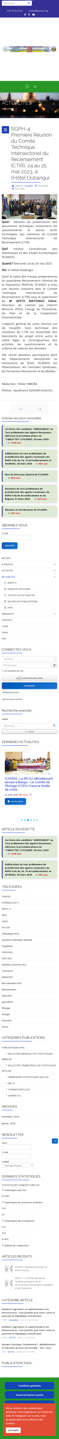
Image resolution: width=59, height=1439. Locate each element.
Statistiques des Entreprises (19, 1220)
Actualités (29, 186)
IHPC (10, 607)
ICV (3, 1214)
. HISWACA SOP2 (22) (16, 1089)
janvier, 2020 (8, 1123)
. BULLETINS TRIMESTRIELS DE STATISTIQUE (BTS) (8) (29, 1067)
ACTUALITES (8, 576)
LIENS (5, 626)
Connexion (29, 685)
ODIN (5, 632)
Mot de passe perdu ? (13, 699)
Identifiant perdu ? (11, 692)
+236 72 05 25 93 (14, 10)
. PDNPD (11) (11, 1095)
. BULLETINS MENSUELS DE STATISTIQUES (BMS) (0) (27, 1056)
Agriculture (7, 1001)
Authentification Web (32, 678)
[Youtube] (33, 14)
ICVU (4, 1208)
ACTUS (12, 1337)
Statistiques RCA (10, 933)
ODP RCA (7, 958)
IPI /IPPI (5, 1239)
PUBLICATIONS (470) (13, 1047)
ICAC (4, 1226)
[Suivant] (39, 409)
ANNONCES (8, 613)
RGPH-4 (11, 582)
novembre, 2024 (10, 1116)
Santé (5, 921)
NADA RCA (7, 976)
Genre (5, 1026)
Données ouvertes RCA (14, 964)
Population (7, 945)
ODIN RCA (7, 952)
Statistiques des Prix (15, 1190)
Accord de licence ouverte (29, 1395)
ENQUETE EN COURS (18, 588)
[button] (48, 564)
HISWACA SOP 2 (10, 902)
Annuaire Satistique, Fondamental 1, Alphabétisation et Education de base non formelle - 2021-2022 (29, 1346)
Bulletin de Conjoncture (16, 1245)
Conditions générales (29, 1385)
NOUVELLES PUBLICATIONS (22, 601)
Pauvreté (6, 1020)
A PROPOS (7, 564)
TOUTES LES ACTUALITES (21, 595)
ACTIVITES (7, 570)
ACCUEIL (6, 558)
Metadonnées (9, 989)
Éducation (7, 995)
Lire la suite (16, 801)
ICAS (4, 1233)
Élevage (6, 1007)
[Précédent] (21, 409)
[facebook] (25, 14)
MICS (4, 914)
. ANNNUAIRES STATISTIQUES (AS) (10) (25, 1076)
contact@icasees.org (38, 10)
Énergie (6, 1014)
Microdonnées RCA (11, 983)
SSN (4, 638)
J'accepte (13, 1430)
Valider (5, 719)
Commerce (7, 970)
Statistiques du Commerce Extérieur (23, 1202)
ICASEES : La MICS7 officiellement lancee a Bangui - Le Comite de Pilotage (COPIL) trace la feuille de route (29, 784)
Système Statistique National (17, 939)
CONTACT (7, 619)
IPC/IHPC (6, 1196)
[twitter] (29, 14)
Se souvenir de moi (14, 670)
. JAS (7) (8, 1083)
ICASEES (6, 896)
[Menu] (27, 86)
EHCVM (6, 927)
